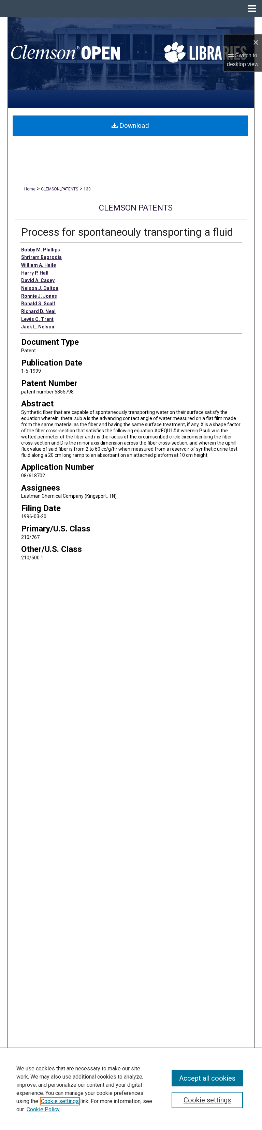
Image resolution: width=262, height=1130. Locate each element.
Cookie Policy (43, 1109)
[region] (131, 1089)
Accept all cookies (207, 1078)
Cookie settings (60, 1101)
